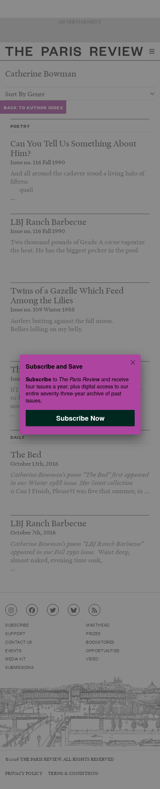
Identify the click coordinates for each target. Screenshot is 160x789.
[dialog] (80, 394)
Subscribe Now (80, 418)
